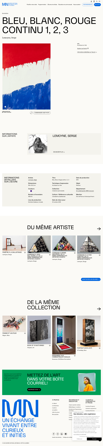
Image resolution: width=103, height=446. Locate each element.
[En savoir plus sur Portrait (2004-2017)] (89, 331)
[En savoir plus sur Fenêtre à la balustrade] (14, 243)
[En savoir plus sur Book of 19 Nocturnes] (39, 330)
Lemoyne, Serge (32, 180)
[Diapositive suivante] (99, 228)
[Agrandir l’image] (31, 112)
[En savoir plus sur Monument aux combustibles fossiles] (64, 335)
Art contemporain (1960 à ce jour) (85, 191)
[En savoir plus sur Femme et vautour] (14, 324)
